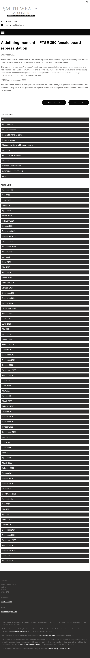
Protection (6, 161)
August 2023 (7, 375)
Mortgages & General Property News (17, 145)
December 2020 (8, 530)
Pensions (6, 150)
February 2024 (8, 345)
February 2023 (8, 406)
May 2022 (6, 453)
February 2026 (8, 221)
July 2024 (6, 319)
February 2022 (8, 468)
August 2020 (7, 545)
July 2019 (6, 556)
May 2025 (6, 267)
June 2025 (6, 262)
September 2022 (9, 432)
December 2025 (8, 231)
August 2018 (7, 561)
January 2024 (7, 350)
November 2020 (8, 535)
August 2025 (7, 252)
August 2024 (7, 314)
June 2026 (6, 200)
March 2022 (7, 463)
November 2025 (8, 236)
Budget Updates (9, 130)
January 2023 (7, 411)
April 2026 (6, 211)
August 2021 (7, 499)
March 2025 (7, 278)
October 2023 (7, 365)
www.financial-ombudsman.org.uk (32, 644)
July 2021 (6, 504)
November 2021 (8, 484)
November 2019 (8, 550)
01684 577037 (11, 21)
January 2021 (7, 525)
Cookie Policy (53, 648)
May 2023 (6, 391)
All (3, 119)
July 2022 (6, 442)
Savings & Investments (11, 166)
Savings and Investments (12, 171)
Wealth (5, 176)
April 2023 (6, 396)
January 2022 (7, 473)
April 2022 (6, 458)
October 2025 (7, 242)
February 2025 (8, 283)
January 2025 (7, 288)
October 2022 (7, 427)
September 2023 (9, 370)
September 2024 (9, 308)
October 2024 (7, 303)
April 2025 (6, 272)
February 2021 (8, 520)
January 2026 (7, 226)
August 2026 (7, 190)
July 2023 (6, 381)
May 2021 (6, 509)
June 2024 (6, 324)
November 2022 (8, 422)
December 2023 (8, 355)
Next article (78, 103)
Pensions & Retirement (11, 155)
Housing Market (8, 140)
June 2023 (6, 386)
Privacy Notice (65, 648)
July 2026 (6, 195)
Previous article (54, 103)
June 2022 (6, 447)
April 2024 (6, 334)
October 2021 (7, 489)
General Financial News (12, 135)
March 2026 (7, 216)
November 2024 (8, 298)
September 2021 (9, 494)
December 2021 (8, 478)
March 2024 (7, 339)
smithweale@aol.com (14, 25)
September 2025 (9, 247)
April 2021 (6, 514)
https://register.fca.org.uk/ (24, 631)
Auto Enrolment (8, 125)
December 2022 (8, 417)
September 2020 (9, 540)
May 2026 (6, 205)
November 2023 (8, 360)
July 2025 (6, 257)
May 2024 (6, 329)
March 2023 (7, 401)
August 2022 (7, 437)
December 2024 (8, 293)
